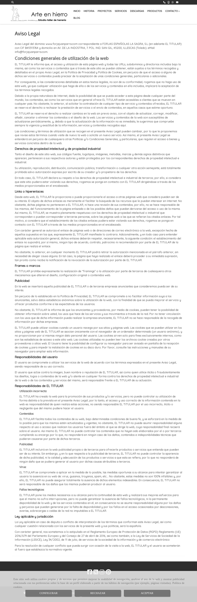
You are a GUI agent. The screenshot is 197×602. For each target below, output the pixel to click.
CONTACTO (172, 11)
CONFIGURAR (49, 593)
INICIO (76, 11)
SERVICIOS (121, 11)
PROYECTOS (105, 11)
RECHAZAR (97, 593)
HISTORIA (89, 11)
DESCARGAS (137, 11)
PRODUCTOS (154, 11)
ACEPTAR (147, 593)
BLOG (76, 17)
